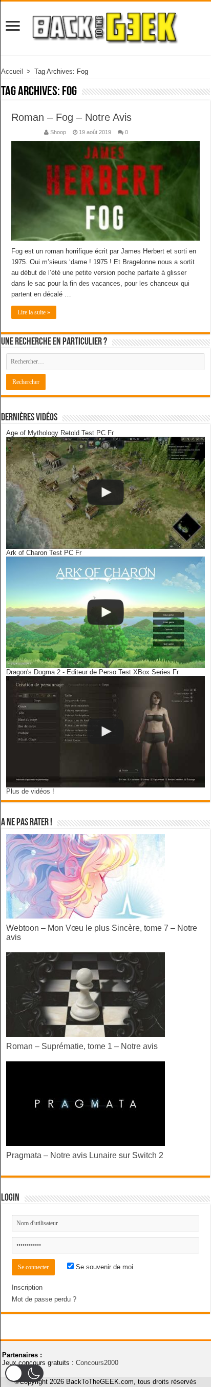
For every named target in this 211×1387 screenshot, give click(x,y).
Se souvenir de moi (103, 1267)
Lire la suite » (33, 312)
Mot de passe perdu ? (44, 1299)
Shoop (58, 132)
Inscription (27, 1287)
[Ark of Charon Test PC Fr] (105, 612)
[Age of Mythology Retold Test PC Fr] (105, 492)
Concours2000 (97, 1363)
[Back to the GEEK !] (105, 26)
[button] (24, 1373)
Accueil (12, 71)
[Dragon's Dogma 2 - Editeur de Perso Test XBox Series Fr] (105, 731)
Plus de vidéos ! (30, 791)
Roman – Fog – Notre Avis (71, 117)
